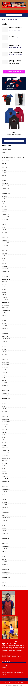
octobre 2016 (5, 455)
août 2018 (4, 401)
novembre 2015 (5, 484)
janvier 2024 (5, 237)
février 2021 (5, 326)
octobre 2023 (5, 245)
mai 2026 (4, 173)
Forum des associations (15, 52)
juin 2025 (4, 198)
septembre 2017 (6, 427)
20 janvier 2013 (13, 37)
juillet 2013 (4, 551)
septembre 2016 (6, 458)
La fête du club (5, 160)
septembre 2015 (6, 489)
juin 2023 (4, 255)
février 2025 (5, 209)
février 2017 (5, 445)
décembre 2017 (5, 419)
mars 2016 (4, 473)
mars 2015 (4, 502)
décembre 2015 (5, 481)
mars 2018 (4, 411)
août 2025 (4, 196)
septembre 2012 (6, 577)
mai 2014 (4, 525)
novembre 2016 (5, 453)
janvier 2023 (5, 268)
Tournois (4, 152)
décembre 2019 (5, 362)
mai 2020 (4, 349)
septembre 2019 (6, 370)
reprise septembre (6, 149)
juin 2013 (4, 554)
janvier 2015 (5, 507)
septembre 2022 (6, 279)
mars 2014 (4, 530)
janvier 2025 (5, 211)
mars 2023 (4, 263)
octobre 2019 (5, 367)
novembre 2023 (5, 243)
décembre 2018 (5, 390)
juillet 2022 (4, 284)
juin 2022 (4, 287)
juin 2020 (4, 346)
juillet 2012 (4, 582)
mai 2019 (4, 377)
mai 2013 (4, 556)
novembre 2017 (5, 421)
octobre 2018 (5, 396)
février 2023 (5, 266)
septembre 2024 (6, 222)
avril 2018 (4, 408)
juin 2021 (4, 318)
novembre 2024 (5, 217)
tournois (4, 155)
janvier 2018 (5, 416)
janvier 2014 (5, 536)
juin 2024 (4, 227)
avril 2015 (4, 499)
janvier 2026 (5, 183)
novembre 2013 (5, 541)
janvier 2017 (5, 447)
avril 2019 (4, 380)
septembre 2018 (6, 398)
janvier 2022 (5, 300)
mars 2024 (4, 232)
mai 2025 (4, 201)
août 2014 (4, 520)
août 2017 (4, 429)
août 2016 (4, 460)
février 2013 (5, 564)
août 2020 (4, 341)
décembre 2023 (5, 240)
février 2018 (5, 414)
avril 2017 (4, 440)
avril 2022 (4, 292)
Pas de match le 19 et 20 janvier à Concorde (16, 44)
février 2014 (5, 533)
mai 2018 (4, 406)
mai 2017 (4, 437)
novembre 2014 (5, 512)
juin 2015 (4, 494)
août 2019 (4, 372)
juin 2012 (4, 585)
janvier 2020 (5, 359)
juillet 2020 (4, 344)
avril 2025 (4, 204)
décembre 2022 (5, 271)
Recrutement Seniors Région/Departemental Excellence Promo (15, 62)
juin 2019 (4, 375)
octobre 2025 (5, 191)
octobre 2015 (5, 486)
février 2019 (5, 385)
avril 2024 (4, 230)
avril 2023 (4, 261)
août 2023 (4, 250)
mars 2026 (4, 178)
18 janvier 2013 (13, 47)
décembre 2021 (5, 302)
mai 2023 (4, 258)
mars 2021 (4, 323)
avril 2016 (4, 471)
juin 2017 (4, 434)
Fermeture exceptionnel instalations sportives (13, 157)
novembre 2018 (5, 393)
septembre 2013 (6, 546)
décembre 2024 (5, 214)
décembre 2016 (5, 450)
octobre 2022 (5, 276)
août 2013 (4, 549)
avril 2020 (4, 351)
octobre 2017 (5, 424)
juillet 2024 (4, 224)
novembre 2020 (5, 333)
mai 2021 (4, 320)
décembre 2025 (5, 185)
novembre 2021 (5, 305)
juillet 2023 (4, 253)
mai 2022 (4, 289)
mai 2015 (4, 497)
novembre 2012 (5, 572)
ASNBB (19, 30)
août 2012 (4, 580)
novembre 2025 (5, 188)
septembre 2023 (6, 248)
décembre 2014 (5, 510)
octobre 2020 (5, 336)
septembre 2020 (6, 339)
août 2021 (4, 313)
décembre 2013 (5, 538)
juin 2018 (4, 403)
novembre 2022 (5, 274)
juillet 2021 (4, 315)
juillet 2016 (4, 463)
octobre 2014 (5, 515)
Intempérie (12, 36)
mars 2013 (4, 562)
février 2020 (5, 357)
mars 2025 (4, 206)
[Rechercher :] (14, 15)
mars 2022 (4, 294)
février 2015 (5, 504)
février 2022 (5, 297)
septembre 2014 (6, 517)
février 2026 (5, 180)
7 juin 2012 (12, 65)
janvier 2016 (5, 479)
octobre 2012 (5, 574)
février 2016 (5, 476)
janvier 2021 (5, 328)
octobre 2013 (5, 543)
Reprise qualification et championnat (15, 28)
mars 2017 (4, 442)
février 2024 (5, 235)
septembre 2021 (6, 310)
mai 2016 (4, 468)
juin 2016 (4, 466)
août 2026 (4, 167)
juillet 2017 (4, 432)
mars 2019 (4, 383)
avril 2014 (4, 528)
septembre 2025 (6, 193)
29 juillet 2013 (13, 30)
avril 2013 (4, 559)
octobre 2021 (5, 307)
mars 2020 (4, 354)
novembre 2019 (5, 364)
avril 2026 (4, 175)
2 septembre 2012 (14, 54)
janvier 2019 (5, 388)
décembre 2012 (5, 569)
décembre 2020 (5, 331)
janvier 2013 (5, 567)
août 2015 (4, 492)
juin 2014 (4, 523)
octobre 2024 (5, 219)
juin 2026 (4, 170)
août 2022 (4, 281)
